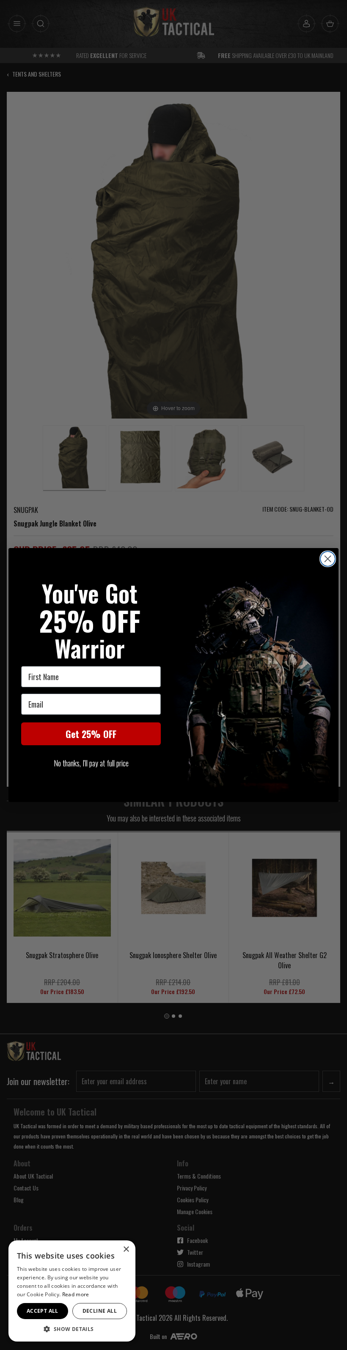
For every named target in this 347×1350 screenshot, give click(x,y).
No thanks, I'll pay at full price (91, 763)
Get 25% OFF (91, 734)
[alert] (71, 1291)
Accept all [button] (42, 1310)
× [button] (126, 1249)
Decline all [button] (100, 1310)
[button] (72, 1329)
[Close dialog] (327, 558)
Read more (75, 1294)
